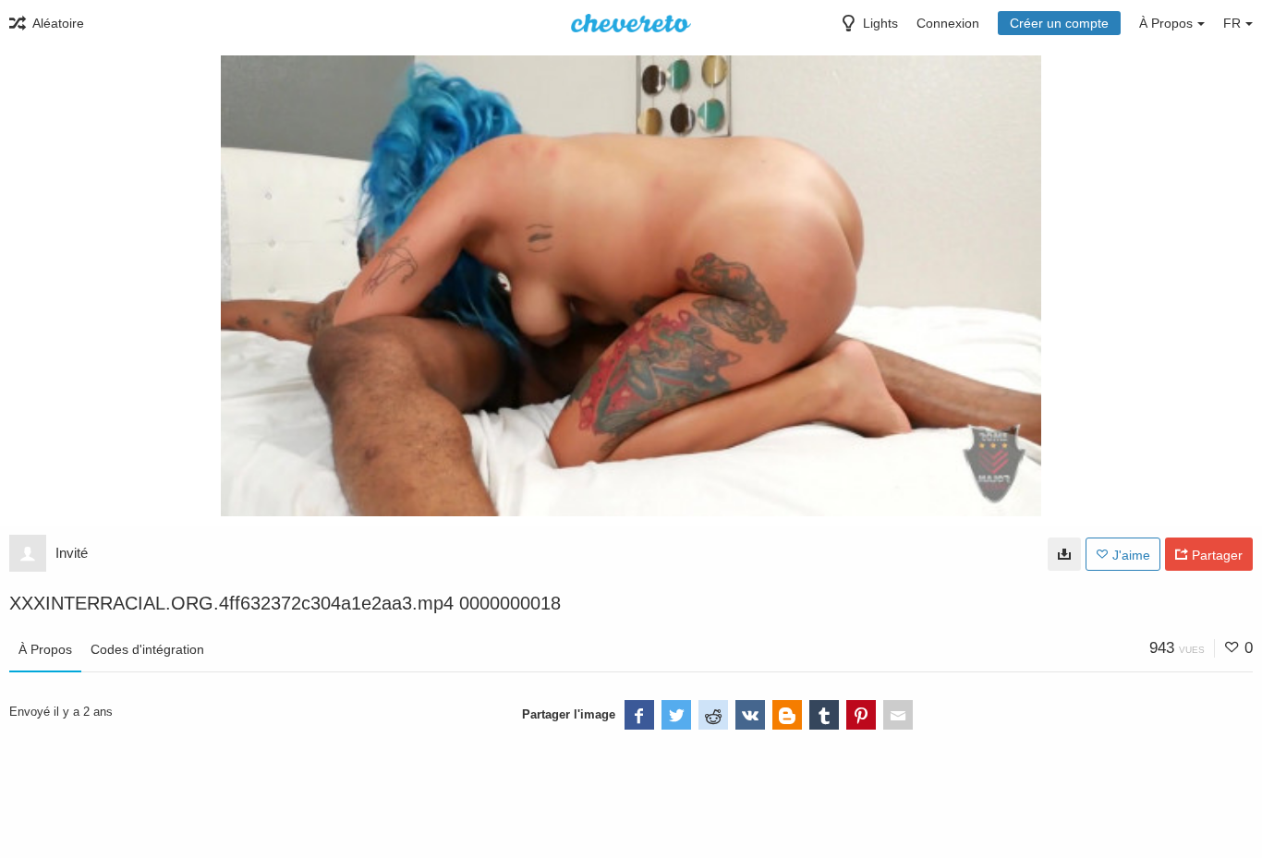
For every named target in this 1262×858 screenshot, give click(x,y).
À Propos (45, 649)
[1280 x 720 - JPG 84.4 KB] (1064, 554)
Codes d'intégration (147, 649)
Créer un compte (1059, 23)
